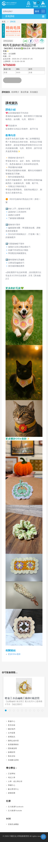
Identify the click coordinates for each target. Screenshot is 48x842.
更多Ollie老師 (14, 654)
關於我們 (11, 729)
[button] (6, 710)
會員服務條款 (13, 744)
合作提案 (11, 733)
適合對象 (25, 92)
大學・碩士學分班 (15, 781)
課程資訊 (6, 92)
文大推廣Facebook (15, 807)
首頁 (4, 21)
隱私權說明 (12, 748)
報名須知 (11, 756)
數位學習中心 (13, 789)
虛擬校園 (11, 793)
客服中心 (11, 721)
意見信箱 (11, 725)
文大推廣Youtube (15, 811)
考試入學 (11, 777)
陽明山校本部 (13, 741)
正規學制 (11, 774)
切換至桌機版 (13, 824)
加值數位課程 (13, 760)
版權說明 (11, 752)
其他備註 (34, 92)
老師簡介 (15, 92)
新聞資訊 (11, 737)
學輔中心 (11, 785)
